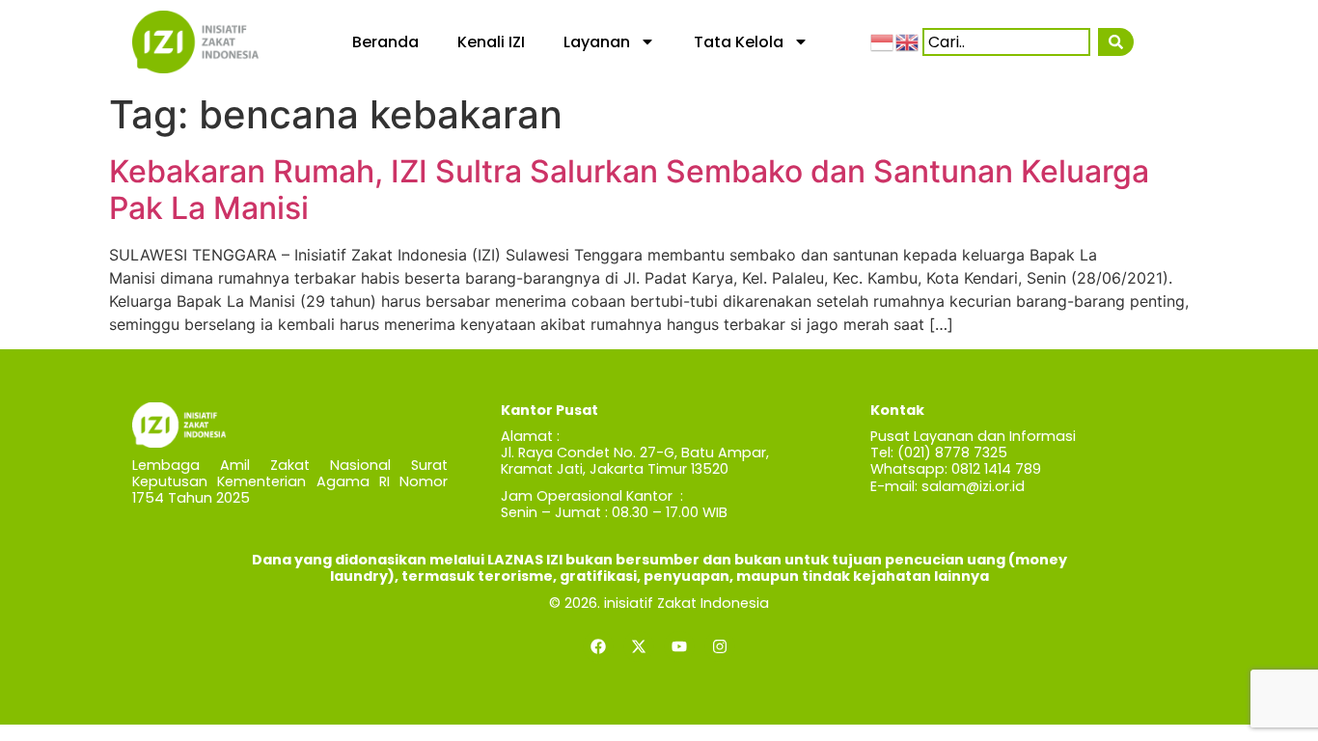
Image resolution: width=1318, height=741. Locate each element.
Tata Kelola (738, 42)
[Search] (1116, 42)
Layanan (596, 42)
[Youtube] (679, 646)
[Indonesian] (882, 41)
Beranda (385, 42)
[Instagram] (719, 646)
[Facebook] (598, 646)
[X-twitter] (638, 646)
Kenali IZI (491, 42)
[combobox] (1006, 42)
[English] (907, 41)
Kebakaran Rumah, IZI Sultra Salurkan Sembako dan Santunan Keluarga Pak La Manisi (629, 189)
